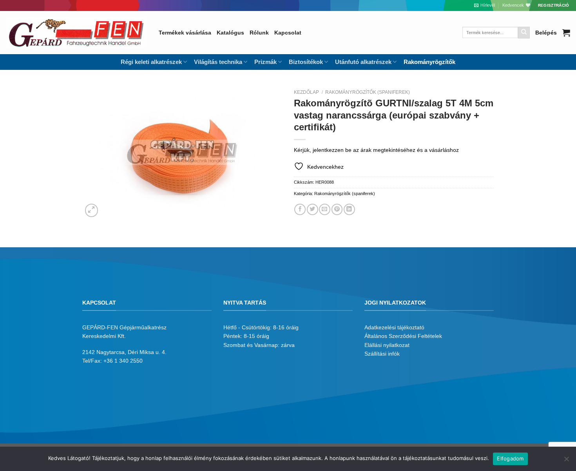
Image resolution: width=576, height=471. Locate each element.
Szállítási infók (382, 354)
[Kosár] (566, 32)
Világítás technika (218, 61)
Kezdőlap (306, 92)
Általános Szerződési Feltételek (403, 336)
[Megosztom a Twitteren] (312, 209)
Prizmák (265, 61)
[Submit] (524, 32)
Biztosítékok (306, 61)
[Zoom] (91, 210)
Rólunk (259, 32)
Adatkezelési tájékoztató (394, 327)
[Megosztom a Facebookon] (300, 209)
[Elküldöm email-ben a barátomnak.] (324, 209)
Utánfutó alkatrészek (363, 61)
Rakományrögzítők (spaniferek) (367, 92)
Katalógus (230, 32)
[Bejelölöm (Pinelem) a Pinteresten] (337, 209)
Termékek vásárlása (185, 32)
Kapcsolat (287, 32)
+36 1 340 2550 (123, 361)
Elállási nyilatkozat (386, 345)
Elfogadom (510, 458)
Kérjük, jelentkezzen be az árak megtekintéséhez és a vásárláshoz (376, 150)
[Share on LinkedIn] (349, 209)
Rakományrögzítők (429, 61)
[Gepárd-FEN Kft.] (76, 32)
